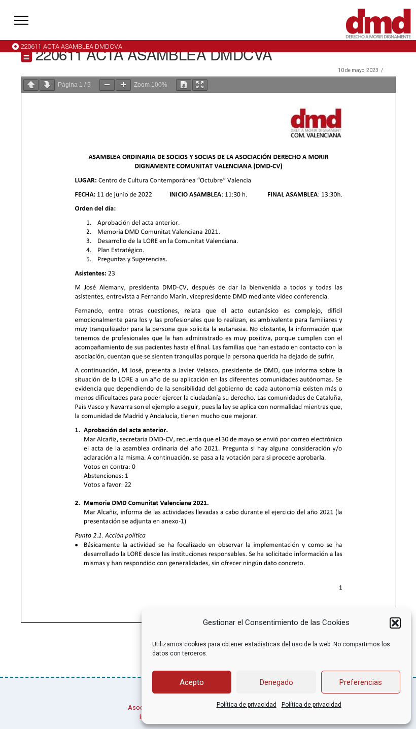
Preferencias (360, 682)
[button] (395, 623)
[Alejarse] (107, 85)
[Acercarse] (123, 85)
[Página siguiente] (47, 85)
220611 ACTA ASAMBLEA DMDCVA (71, 46)
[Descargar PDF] (183, 85)
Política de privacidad (246, 704)
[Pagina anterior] (31, 85)
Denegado (276, 682)
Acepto (192, 682)
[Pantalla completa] (199, 85)
